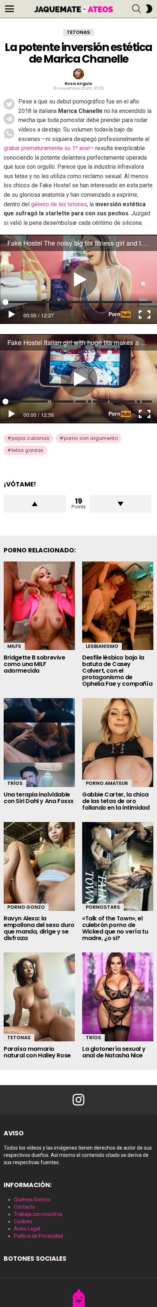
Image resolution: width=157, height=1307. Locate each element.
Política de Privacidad (38, 1236)
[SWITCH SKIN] (149, 8)
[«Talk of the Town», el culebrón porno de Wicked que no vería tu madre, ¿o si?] (117, 866)
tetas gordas (27, 450)
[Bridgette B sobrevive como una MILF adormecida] (39, 605)
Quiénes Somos (32, 1199)
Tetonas (19, 1037)
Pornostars (103, 907)
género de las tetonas (59, 204)
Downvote (120, 504)
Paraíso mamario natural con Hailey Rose (37, 1052)
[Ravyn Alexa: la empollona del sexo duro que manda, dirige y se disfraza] (39, 866)
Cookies (23, 1221)
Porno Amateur (107, 783)
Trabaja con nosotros (38, 1214)
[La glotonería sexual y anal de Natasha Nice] (117, 996)
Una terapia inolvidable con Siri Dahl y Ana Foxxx (39, 797)
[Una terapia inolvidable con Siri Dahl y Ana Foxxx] (39, 742)
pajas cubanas (31, 438)
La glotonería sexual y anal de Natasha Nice (113, 1052)
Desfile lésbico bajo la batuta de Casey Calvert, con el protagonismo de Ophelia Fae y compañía (117, 670)
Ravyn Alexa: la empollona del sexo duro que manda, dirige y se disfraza (39, 928)
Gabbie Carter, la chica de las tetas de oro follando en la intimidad (115, 801)
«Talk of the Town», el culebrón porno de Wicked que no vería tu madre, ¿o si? (115, 928)
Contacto (24, 1207)
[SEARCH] (136, 8)
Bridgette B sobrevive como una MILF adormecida (34, 664)
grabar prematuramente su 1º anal (46, 148)
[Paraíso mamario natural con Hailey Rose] (39, 996)
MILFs (14, 646)
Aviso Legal (27, 1229)
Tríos (15, 783)
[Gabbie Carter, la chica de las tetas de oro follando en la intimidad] (117, 742)
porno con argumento (91, 438)
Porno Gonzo (26, 907)
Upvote (35, 504)
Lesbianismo (102, 646)
